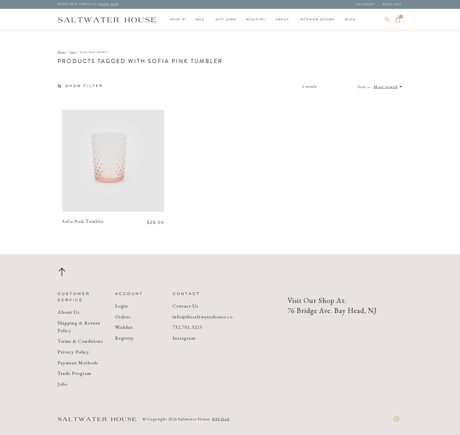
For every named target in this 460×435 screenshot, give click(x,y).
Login (121, 306)
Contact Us (185, 306)
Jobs (62, 384)
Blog (350, 19)
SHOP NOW (108, 4)
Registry (255, 19)
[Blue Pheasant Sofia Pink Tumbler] (113, 161)
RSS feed (220, 419)
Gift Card (225, 19)
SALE (200, 19)
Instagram (184, 338)
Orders (123, 316)
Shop (175, 19)
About (282, 19)
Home (62, 52)
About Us (69, 312)
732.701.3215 (187, 327)
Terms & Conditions (80, 341)
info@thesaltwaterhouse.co (202, 316)
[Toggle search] (387, 19)
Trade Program (75, 373)
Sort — (364, 86)
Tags (72, 52)
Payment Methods (78, 363)
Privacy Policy (73, 352)
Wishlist (124, 327)
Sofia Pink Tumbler (83, 222)
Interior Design (316, 19)
